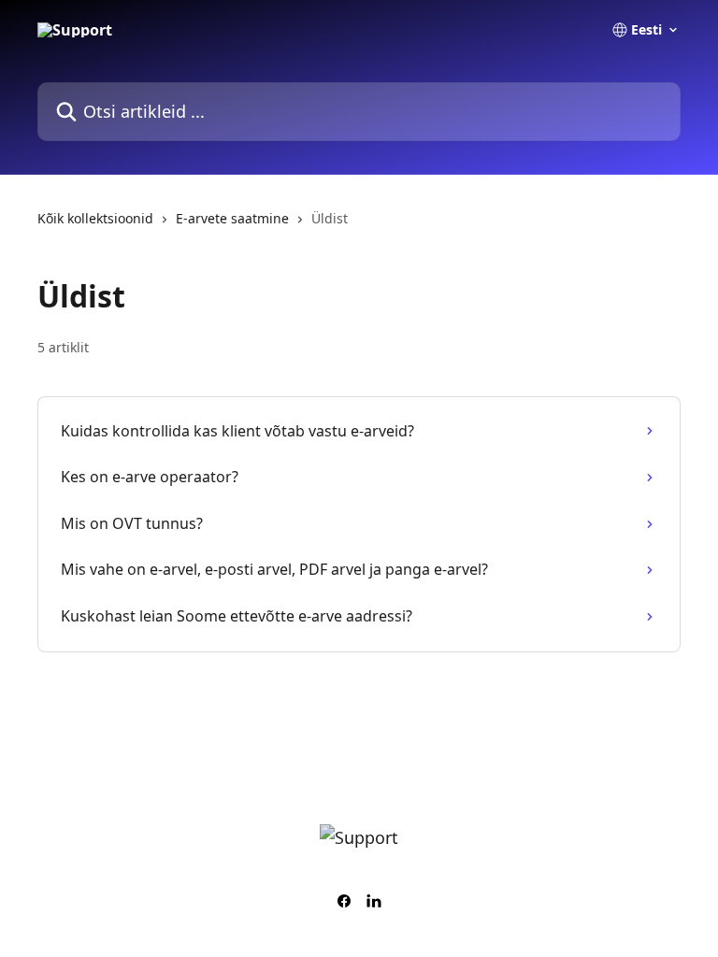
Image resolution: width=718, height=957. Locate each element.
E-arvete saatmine (232, 218)
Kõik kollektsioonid (95, 218)
